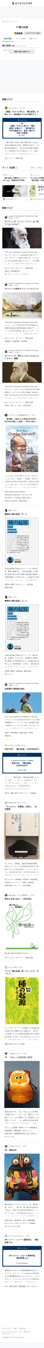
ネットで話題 (20, 38)
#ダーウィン (9, 158)
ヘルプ (20, 1332)
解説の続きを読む (20, 51)
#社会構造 (26, 885)
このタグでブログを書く (32, 33)
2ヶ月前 (22, 108)
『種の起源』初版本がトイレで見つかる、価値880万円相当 (14, 179)
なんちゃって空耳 (14, 745)
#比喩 (31, 733)
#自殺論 (18, 879)
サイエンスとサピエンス (16, 1236)
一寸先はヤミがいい (14, 1053)
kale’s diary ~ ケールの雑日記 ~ (18, 895)
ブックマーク (8, 175)
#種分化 (8, 736)
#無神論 (24, 341)
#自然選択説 (15, 271)
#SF (6, 1286)
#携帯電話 (31, 1220)
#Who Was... (27, 498)
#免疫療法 (8, 1131)
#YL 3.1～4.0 (27, 495)
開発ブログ (27, 1332)
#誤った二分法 (15, 405)
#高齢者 (32, 1223)
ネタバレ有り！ (13, 108)
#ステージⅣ (9, 1137)
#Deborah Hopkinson (13, 495)
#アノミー (17, 885)
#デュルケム (9, 879)
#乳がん (34, 1133)
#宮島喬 (26, 879)
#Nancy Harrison (11, 501)
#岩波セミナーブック (13, 882)
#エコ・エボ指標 (11, 1128)
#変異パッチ (23, 1128)
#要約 (12, 584)
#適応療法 (17, 1131)
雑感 (9, 510)
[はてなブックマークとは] (16, 167)
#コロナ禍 (16, 1226)
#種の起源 (19, 158)
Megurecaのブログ (14, 803)
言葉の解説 (8, 38)
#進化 (7, 271)
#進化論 (8, 341)
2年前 (17, 285)
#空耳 (7, 793)
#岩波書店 (34, 879)
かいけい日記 (12, 967)
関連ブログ (33, 38)
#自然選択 (16, 341)
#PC (24, 1220)
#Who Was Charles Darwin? (15, 492)
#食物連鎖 (22, 1286)
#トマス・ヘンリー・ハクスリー (17, 274)
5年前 (20, 967)
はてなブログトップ (8, 1334)
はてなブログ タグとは (9, 1332)
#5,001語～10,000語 (13, 498)
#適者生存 (17, 1220)
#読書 (7, 584)
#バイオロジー (32, 1286)
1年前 (16, 218)
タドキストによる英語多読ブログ (19, 415)
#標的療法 (33, 1128)
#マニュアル (9, 1223)
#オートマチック (21, 1223)
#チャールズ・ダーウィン (14, 268)
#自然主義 (26, 405)
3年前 (33, 415)
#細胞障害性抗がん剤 (22, 1133)
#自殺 (24, 882)
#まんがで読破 (19, 1044)
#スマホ (8, 1226)
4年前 (23, 745)
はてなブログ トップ (10, 21)
